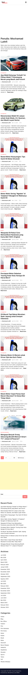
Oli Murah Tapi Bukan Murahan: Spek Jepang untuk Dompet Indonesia (13, 316)
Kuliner (2, 635)
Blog (2, 230)
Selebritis (3, 647)
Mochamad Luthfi (6, 81)
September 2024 (5, 593)
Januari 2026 (4, 567)
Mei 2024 (3, 600)
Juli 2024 (3, 595)
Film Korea (4, 631)
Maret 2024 (4, 602)
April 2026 (4, 560)
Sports (2, 654)
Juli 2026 (3, 555)
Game (2, 633)
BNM (18, 672)
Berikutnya (21, 457)
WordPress (11, 672)
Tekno (2, 657)
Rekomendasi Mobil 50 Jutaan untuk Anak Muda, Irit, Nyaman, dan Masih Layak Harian (13, 118)
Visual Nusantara (16, 671)
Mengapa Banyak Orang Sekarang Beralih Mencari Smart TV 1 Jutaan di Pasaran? (13, 437)
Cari (2, 494)
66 (14, 457)
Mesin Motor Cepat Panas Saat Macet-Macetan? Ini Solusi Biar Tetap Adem (13, 396)
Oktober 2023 (5, 607)
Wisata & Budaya (5, 661)
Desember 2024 (5, 588)
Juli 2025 (3, 581)
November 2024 (5, 590)
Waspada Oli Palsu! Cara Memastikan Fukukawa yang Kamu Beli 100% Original (12, 235)
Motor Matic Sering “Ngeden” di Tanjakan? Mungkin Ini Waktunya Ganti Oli (14, 196)
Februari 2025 (5, 586)
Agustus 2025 (5, 579)
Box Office (4, 621)
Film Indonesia (5, 628)
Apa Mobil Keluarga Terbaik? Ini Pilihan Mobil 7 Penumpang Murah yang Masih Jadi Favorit (13, 77)
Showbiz (3, 652)
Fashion (3, 623)
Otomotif (3, 72)
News (2, 640)
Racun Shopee (5, 432)
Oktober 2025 (5, 574)
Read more (10, 92)
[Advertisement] (14, 19)
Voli (2, 659)
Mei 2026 (3, 557)
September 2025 (5, 576)
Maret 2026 (4, 562)
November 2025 (5, 571)
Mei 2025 (3, 583)
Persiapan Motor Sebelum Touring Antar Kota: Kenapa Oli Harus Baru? (13, 276)
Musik (2, 638)
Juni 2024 (3, 598)
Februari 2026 (5, 564)
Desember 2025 (5, 569)
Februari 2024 (5, 605)
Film (2, 626)
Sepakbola (4, 650)
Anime (2, 616)
